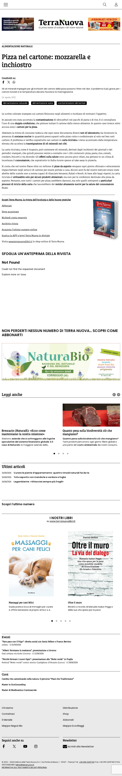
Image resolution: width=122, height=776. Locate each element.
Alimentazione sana (42, 103)
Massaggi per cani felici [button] (21, 602)
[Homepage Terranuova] (61, 24)
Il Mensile (7, 720)
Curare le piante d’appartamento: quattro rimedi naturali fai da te (45, 472)
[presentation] (114, 394)
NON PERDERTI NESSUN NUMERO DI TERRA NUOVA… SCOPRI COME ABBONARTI (60, 332)
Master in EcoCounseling (14, 684)
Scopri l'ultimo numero (18, 504)
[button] (6, 4)
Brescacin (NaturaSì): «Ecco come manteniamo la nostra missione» (24, 432)
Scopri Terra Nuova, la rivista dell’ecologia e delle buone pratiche (36, 199)
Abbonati (7, 205)
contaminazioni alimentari (71, 103)
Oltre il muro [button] (75, 602)
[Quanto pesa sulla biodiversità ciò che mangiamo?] (91, 415)
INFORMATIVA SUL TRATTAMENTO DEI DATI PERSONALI (24, 767)
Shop (66, 714)
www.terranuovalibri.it (20, 241)
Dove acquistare (10, 211)
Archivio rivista (10, 223)
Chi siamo (7, 708)
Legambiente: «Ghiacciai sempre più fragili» (33, 481)
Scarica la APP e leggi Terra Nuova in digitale (26, 235)
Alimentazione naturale (17, 46)
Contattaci (8, 714)
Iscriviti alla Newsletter (80, 746)
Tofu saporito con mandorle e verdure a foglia (34, 477)
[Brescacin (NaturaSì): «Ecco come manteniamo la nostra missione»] (30, 415)
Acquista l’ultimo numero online (19, 229)
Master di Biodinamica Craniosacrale (19, 690)
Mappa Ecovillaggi (73, 726)
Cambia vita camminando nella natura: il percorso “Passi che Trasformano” (38, 679)
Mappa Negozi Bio (12, 726)
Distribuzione (70, 708)
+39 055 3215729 (86, 762)
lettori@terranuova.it (25, 764)
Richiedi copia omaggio (14, 217)
